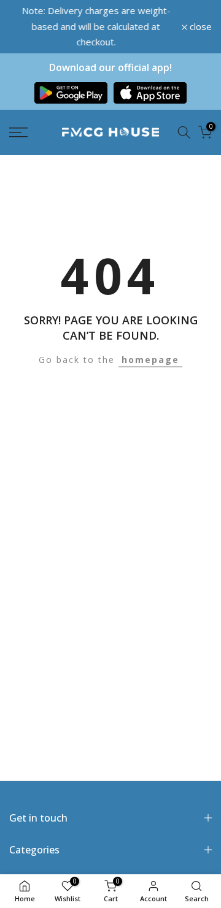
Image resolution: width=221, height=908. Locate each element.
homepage (150, 359)
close (199, 26)
